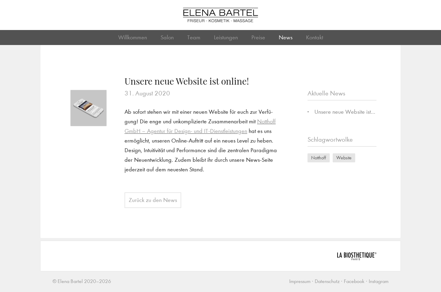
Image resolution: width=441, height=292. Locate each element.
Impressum (299, 281)
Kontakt (314, 37)
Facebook (354, 281)
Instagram (378, 281)
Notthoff (318, 158)
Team (193, 37)
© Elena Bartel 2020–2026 (81, 281)
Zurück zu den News (153, 200)
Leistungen (226, 37)
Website (344, 158)
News (285, 37)
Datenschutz (327, 281)
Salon (167, 37)
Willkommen (132, 37)
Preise (258, 37)
